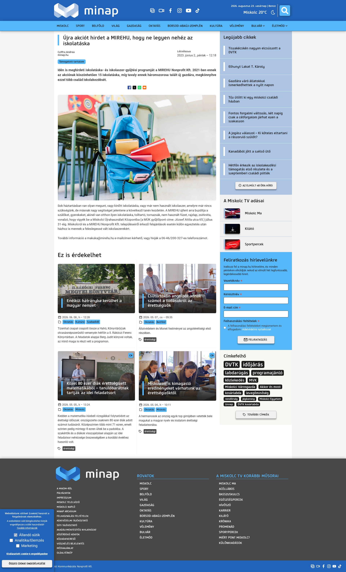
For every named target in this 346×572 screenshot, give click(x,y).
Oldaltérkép (64, 552)
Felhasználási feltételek (240, 321)
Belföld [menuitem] (98, 26)
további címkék (258, 414)
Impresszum (64, 497)
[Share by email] (144, 87)
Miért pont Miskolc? (234, 537)
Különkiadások (230, 543)
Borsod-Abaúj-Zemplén (157, 516)
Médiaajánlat (65, 548)
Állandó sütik (29, 535)
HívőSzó (225, 505)
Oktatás (68, 321)
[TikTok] (197, 10)
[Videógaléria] (161, 10)
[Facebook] (170, 10)
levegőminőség (257, 393)
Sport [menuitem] (80, 26)
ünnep (229, 404)
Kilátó (224, 516)
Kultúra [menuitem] (216, 26)
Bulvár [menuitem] (256, 26)
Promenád (226, 526)
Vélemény (147, 526)
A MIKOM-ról (64, 488)
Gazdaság (147, 505)
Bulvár (145, 532)
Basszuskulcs (229, 494)
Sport (144, 489)
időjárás (253, 364)
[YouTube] (188, 10)
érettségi (150, 339)
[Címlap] (87, 10)
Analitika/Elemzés (29, 540)
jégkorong (248, 399)
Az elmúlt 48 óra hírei (258, 185)
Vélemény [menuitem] (237, 26)
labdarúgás (236, 372)
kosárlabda (233, 393)
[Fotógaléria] (152, 10)
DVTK (231, 364)
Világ (144, 499)
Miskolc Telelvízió (68, 502)
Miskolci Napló (66, 507)
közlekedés (234, 380)
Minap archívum (66, 511)
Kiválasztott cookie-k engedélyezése (27, 553)
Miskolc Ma (227, 483)
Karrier (224, 510)
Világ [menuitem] (116, 26)
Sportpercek (228, 532)
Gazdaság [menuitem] (134, 26)
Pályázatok (63, 493)
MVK (253, 380)
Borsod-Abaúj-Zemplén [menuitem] (185, 26)
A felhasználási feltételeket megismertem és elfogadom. (255, 327)
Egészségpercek (231, 499)
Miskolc (80, 409)
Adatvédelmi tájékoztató (72, 520)
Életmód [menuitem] (278, 26)
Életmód (146, 537)
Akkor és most (270, 387)
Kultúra (80, 321)
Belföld (161, 322)
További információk (27, 528)
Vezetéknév (232, 280)
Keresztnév (231, 294)
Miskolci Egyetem (270, 399)
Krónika (225, 521)
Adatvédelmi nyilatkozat (256, 329)
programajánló (267, 372)
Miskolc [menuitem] (63, 26)
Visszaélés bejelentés (70, 543)
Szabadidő (93, 321)
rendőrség (231, 399)
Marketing (29, 546)
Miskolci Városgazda (240, 387)
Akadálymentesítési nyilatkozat (76, 529)
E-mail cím (231, 307)
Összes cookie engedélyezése (27, 563)
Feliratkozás (258, 339)
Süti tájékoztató (67, 525)
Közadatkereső (66, 539)
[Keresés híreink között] (285, 10)
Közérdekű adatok (68, 534)
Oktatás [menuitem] (154, 26)
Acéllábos (226, 489)
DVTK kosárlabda (248, 404)
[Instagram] (179, 10)
